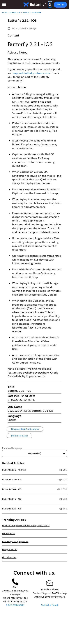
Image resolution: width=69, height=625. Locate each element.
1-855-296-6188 (15, 605)
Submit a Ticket (49, 605)
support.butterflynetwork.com (31, 73)
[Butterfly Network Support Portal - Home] (35, 4)
